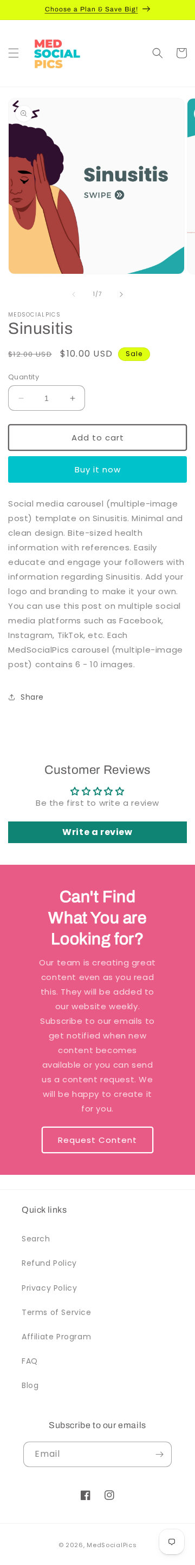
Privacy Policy (49, 1288)
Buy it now (98, 469)
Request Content (97, 1139)
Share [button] (32, 697)
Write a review (97, 832)
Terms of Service (57, 1312)
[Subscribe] (159, 1454)
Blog (30, 1385)
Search (36, 1238)
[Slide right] (121, 294)
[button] (13, 53)
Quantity (23, 377)
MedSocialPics (111, 1545)
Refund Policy (49, 1263)
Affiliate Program (56, 1336)
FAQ (30, 1361)
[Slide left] (74, 294)
